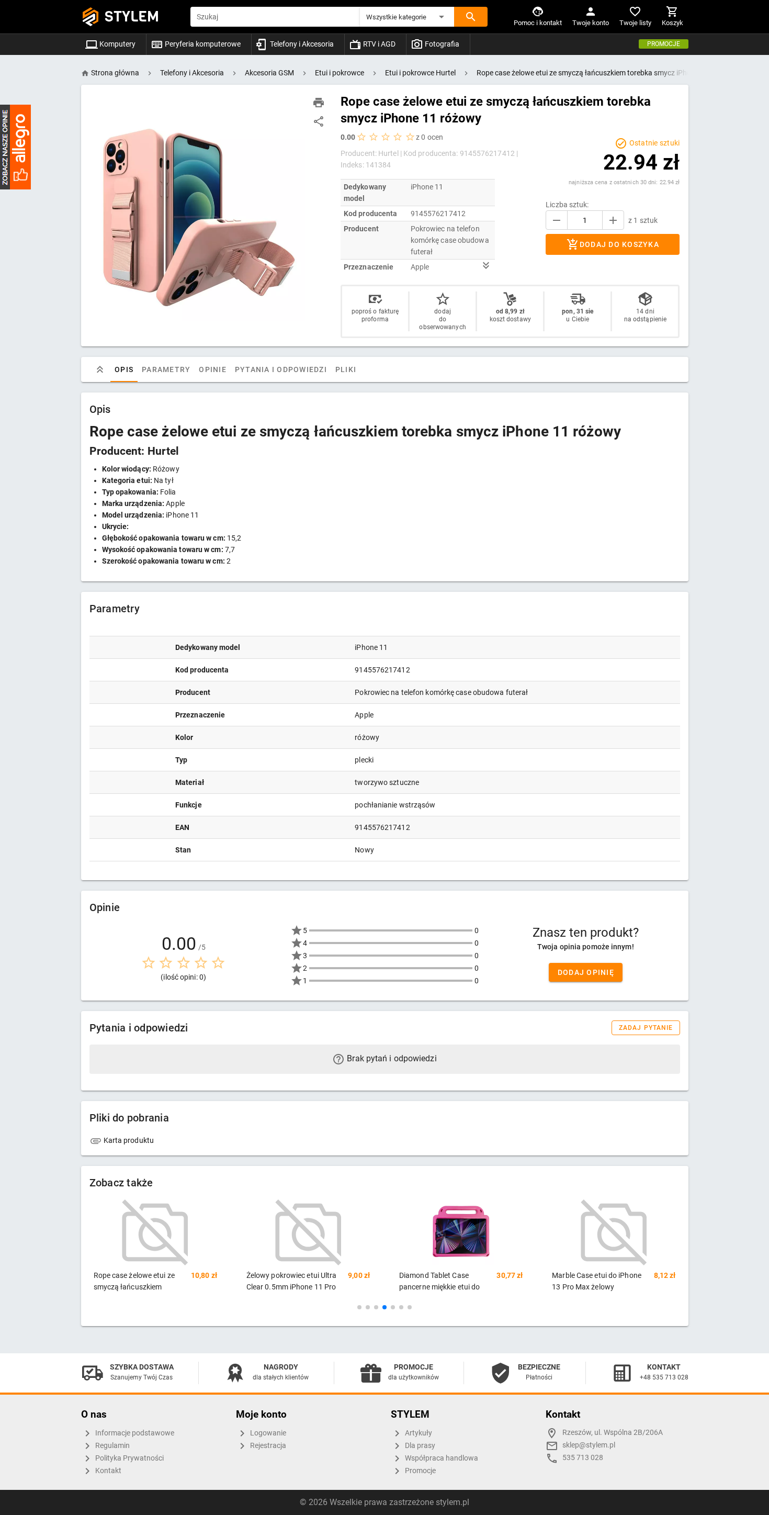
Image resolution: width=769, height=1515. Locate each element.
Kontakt (107, 1470)
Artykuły (417, 1433)
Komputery (116, 44)
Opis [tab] (124, 369)
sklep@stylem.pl (588, 1445)
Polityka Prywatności (129, 1458)
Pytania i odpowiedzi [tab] (280, 369)
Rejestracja (267, 1445)
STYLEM (132, 16)
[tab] (99, 369)
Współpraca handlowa (440, 1458)
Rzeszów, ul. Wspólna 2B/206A (612, 1432)
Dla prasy (419, 1445)
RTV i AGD (378, 44)
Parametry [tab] (166, 369)
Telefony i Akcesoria (301, 44)
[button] (407, 17)
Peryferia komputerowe (202, 44)
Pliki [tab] (345, 369)
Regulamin (112, 1445)
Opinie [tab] (213, 369)
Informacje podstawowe (134, 1433)
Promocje (663, 44)
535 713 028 (582, 1457)
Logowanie (267, 1433)
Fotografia (441, 44)
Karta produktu (128, 1140)
